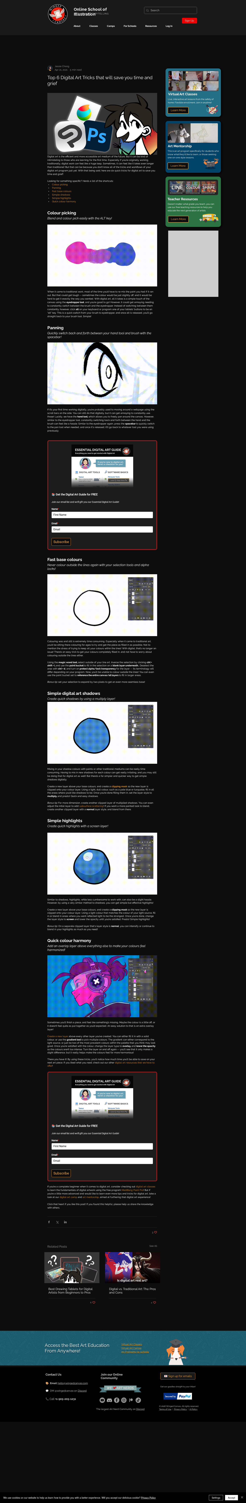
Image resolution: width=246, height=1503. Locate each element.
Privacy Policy (180, 1409)
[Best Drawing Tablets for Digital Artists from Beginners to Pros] (71, 1267)
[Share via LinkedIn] (65, 1222)
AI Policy (193, 1409)
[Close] (242, 1497)
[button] (113, 26)
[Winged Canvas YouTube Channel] (102, 1400)
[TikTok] (138, 1400)
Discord (82, 1390)
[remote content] (102, 493)
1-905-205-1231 (66, 1399)
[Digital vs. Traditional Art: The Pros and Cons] (132, 1267)
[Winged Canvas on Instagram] (124, 1400)
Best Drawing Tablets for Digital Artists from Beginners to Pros (70, 1290)
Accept (231, 1497)
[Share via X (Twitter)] (57, 1222)
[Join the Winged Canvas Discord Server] (109, 1400)
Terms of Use (165, 1409)
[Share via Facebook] (49, 1222)
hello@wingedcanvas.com (73, 1383)
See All (153, 1246)
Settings (216, 1497)
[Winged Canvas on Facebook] (116, 1400)
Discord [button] (140, 1409)
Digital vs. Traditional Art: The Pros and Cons (132, 1290)
